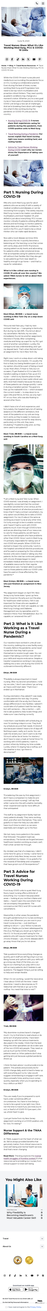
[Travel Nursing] (26, 1276)
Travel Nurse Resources (26, 66)
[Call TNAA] (36, 3)
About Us (7, 1246)
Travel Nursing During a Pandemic (23, 134)
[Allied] (5, 1276)
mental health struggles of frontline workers (22, 1157)
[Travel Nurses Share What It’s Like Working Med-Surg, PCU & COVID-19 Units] (23, 59)
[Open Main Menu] (43, 3)
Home (3, 66)
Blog (11, 66)
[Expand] (42, 1238)
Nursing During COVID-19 (19, 121)
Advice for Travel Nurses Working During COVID (22, 148)
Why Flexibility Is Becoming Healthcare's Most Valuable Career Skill (21, 1215)
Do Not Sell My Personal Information (15, 1302)
